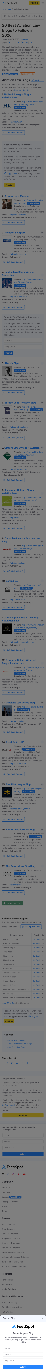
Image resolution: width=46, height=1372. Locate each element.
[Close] (42, 1318)
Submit (23, 1367)
